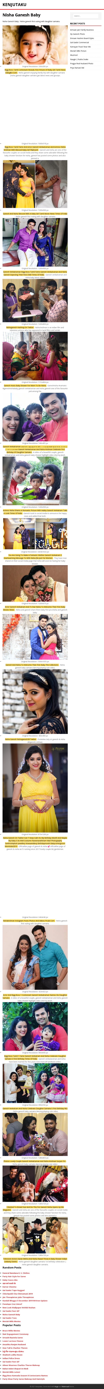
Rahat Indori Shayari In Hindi (15, 1368)
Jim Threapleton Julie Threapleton (18, 1297)
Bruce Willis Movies (11, 1330)
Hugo (56, 1386)
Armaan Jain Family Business (82, 30)
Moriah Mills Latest (11, 1372)
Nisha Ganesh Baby (11, 1314)
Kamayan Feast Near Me (80, 47)
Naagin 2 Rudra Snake (79, 59)
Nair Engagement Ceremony (16, 1334)
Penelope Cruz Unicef (12, 1304)
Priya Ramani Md (77, 68)
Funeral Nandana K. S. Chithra (16, 1273)
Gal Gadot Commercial (79, 42)
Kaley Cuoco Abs (10, 1280)
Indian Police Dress (11, 1358)
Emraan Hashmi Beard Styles (82, 38)
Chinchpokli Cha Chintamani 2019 (18, 1294)
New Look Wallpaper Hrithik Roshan (19, 1307)
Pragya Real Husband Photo (81, 63)
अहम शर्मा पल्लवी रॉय (9, 1283)
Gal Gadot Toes (10, 1318)
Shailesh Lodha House (12, 1355)
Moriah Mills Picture (78, 51)
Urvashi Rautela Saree (13, 1337)
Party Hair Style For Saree (14, 1276)
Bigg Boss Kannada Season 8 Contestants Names (25, 1375)
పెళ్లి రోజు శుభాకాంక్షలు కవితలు (13, 1351)
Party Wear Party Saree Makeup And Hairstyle (24, 1379)
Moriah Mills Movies (12, 1321)
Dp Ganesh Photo (77, 34)
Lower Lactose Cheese (13, 1341)
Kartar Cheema (9, 1287)
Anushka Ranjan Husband (14, 1344)
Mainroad (65, 1386)
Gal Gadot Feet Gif (11, 1311)
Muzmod (73, 55)
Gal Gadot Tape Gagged (13, 1290)
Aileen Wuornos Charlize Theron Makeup (21, 1365)
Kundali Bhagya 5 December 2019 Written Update (25, 1300)
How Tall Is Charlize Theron (15, 1348)
